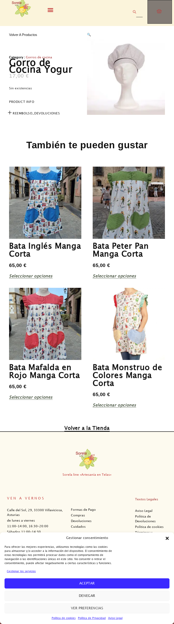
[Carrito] (159, 12)
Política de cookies (64, 618)
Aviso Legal (115, 618)
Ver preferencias (87, 608)
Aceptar (87, 583)
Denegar (87, 596)
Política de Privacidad (92, 618)
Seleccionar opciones (31, 276)
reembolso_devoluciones (36, 113)
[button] (167, 538)
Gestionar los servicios (21, 571)
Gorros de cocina (39, 57)
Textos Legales (146, 499)
